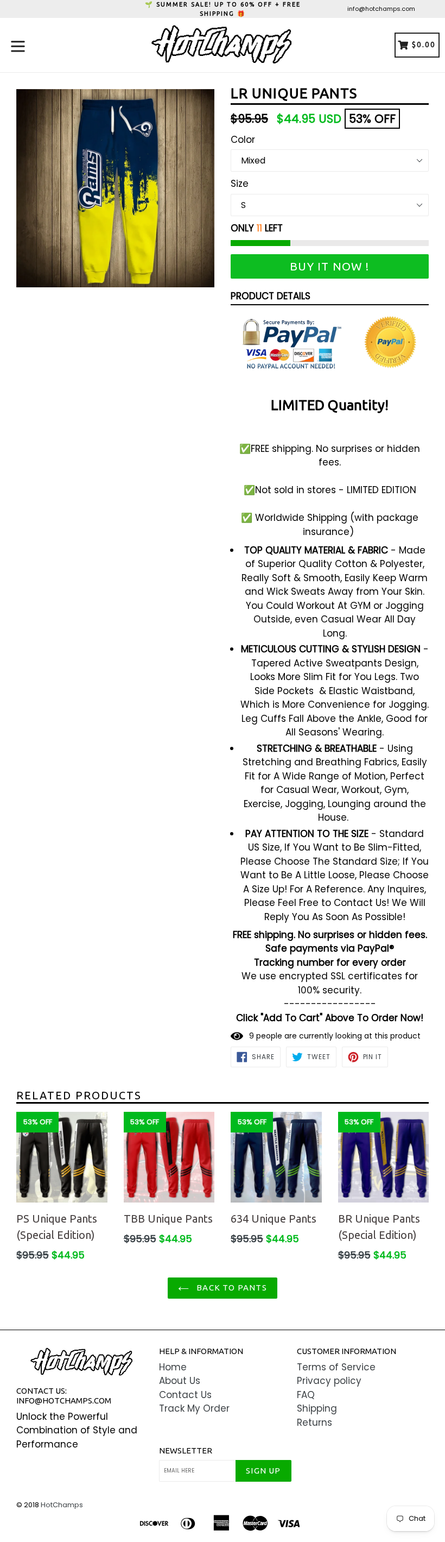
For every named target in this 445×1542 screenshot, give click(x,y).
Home (173, 1367)
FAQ (306, 1394)
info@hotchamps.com (381, 8)
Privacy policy (329, 1380)
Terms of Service (336, 1367)
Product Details (270, 296)
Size (240, 183)
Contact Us (185, 1394)
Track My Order (194, 1408)
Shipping (317, 1408)
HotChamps (62, 1505)
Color (243, 139)
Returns (314, 1422)
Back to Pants (230, 1287)
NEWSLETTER (185, 1450)
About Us (179, 1380)
